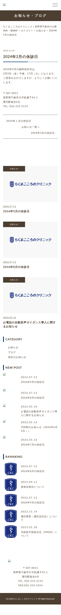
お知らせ (13, 347)
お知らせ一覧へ (30, 126)
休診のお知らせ (17, 357)
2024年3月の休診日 (43, 132)
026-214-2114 (33, 580)
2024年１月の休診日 (18, 120)
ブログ (12, 352)
